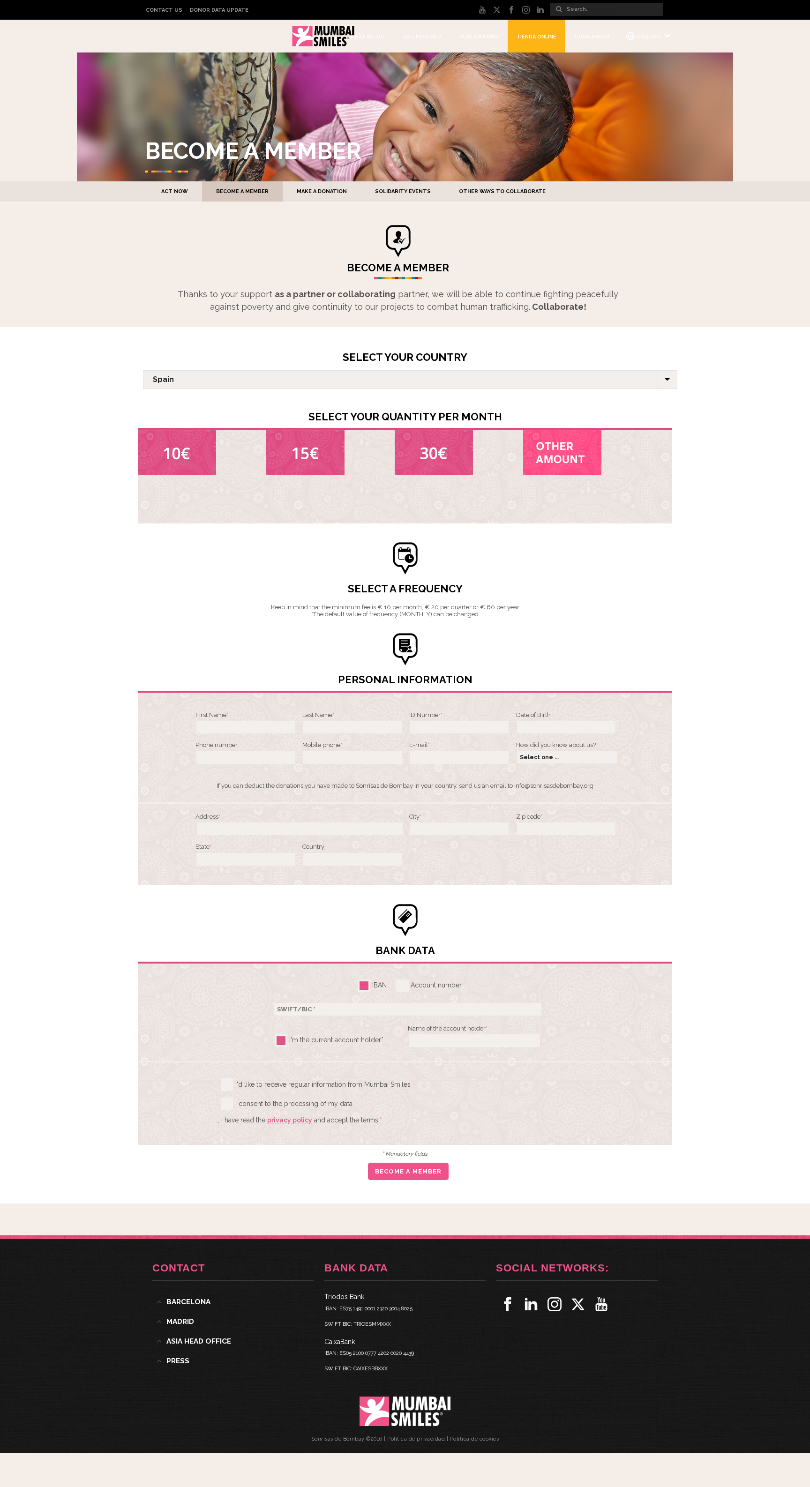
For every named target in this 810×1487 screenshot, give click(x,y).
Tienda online (536, 37)
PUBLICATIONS (478, 37)
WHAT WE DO (367, 37)
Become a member (242, 191)
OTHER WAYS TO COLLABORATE (502, 191)
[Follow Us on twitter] (578, 1304)
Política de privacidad (416, 1439)
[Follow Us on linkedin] (531, 1304)
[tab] (233, 1302)
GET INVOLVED (422, 37)
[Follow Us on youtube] (601, 1304)
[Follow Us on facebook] (507, 1304)
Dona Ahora (592, 37)
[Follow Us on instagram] (554, 1304)
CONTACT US (164, 10)
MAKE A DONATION (322, 191)
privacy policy (289, 1120)
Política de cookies (474, 1439)
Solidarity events (403, 191)
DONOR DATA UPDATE (219, 10)
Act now (174, 191)
